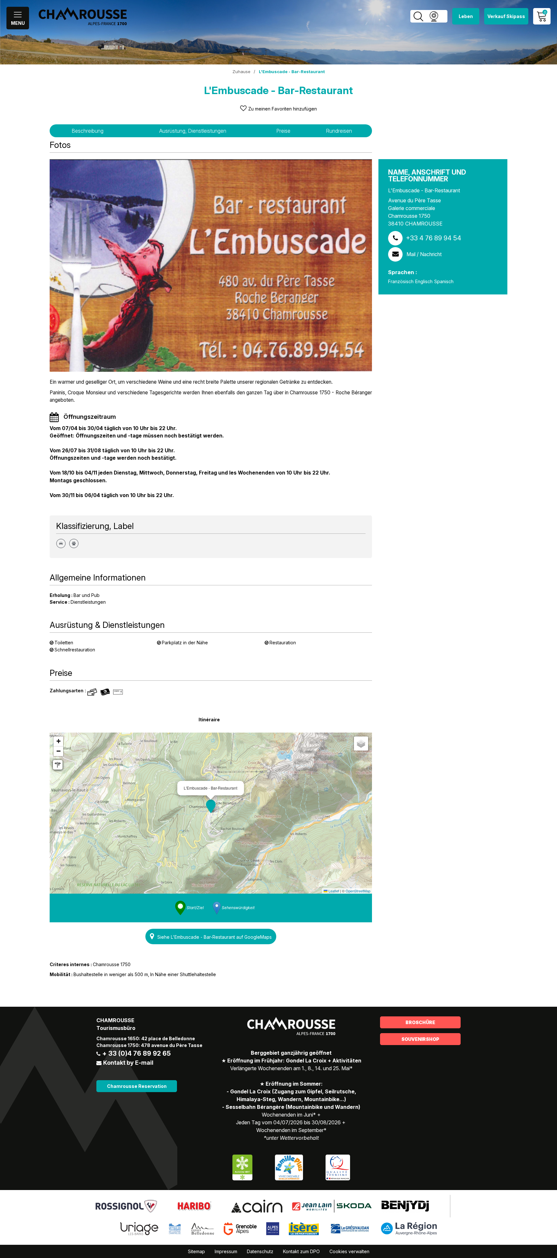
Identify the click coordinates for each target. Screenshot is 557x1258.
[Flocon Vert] (242, 1166)
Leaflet (333, 890)
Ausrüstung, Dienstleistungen (192, 131)
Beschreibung (87, 131)
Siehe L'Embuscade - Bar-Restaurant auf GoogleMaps (214, 937)
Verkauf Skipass (506, 16)
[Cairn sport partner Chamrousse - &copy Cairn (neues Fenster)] (256, 1205)
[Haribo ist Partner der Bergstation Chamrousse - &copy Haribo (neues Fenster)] (194, 1205)
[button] (211, 806)
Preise (283, 131)
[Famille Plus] (289, 1166)
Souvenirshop (420, 1039)
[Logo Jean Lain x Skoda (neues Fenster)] (332, 1205)
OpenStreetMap (358, 890)
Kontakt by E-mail (128, 1062)
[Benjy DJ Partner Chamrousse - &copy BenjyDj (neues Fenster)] (405, 1205)
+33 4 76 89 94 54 (433, 238)
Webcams (433, 16)
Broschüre (420, 1022)
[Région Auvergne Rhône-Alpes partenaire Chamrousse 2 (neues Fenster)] (409, 1228)
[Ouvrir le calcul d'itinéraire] (58, 765)
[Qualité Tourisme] (338, 1166)
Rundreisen (339, 131)
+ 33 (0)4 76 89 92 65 (136, 1053)
